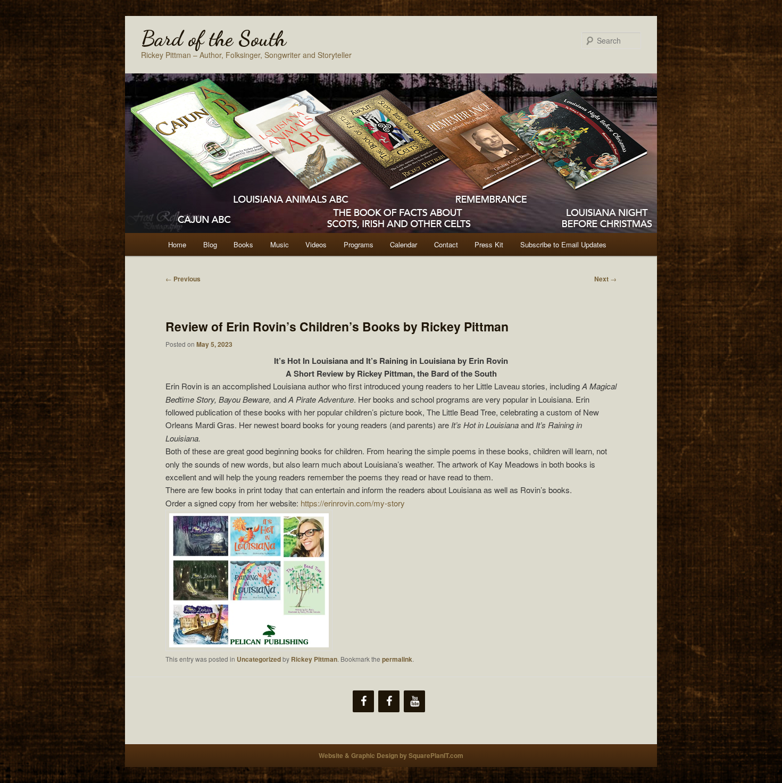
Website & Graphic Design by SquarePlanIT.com (391, 755)
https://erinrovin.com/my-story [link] (353, 503)
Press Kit (489, 244)
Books (243, 244)
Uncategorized (259, 659)
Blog (210, 244)
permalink (397, 659)
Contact (446, 244)
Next (605, 279)
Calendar (403, 244)
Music (279, 244)
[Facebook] (363, 701)
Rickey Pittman (314, 659)
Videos (316, 244)
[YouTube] (414, 701)
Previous (183, 279)
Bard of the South (213, 38)
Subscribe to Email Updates (563, 244)
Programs (358, 244)
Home (177, 244)
